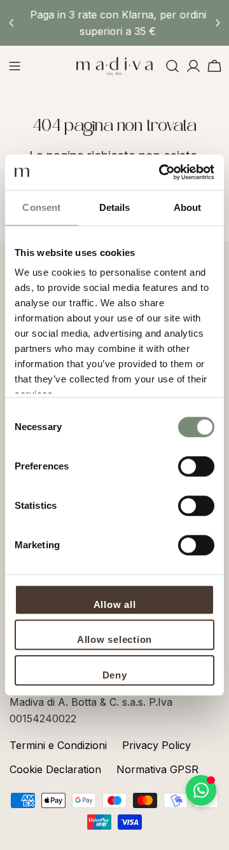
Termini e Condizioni (58, 745)
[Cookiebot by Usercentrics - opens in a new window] (161, 172)
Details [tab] (114, 207)
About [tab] (188, 207)
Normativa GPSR (157, 769)
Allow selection (114, 639)
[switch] (196, 466)
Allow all (115, 604)
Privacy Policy (156, 745)
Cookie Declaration (55, 769)
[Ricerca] (172, 66)
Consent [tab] (41, 207)
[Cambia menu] (14, 66)
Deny (114, 675)
